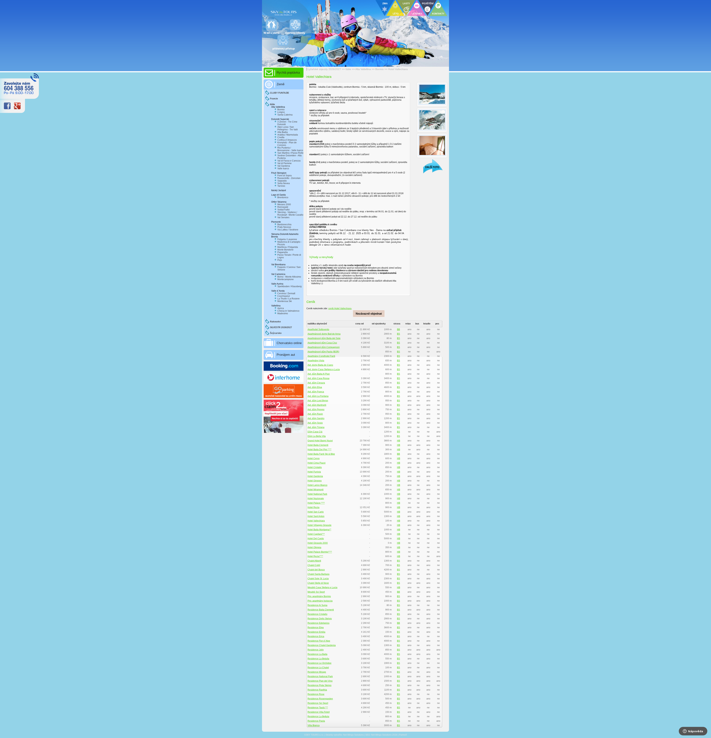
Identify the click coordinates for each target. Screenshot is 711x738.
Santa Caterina (285, 114)
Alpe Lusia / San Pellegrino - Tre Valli (287, 128)
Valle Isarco (283, 168)
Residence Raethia (317, 690)
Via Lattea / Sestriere (287, 229)
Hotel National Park (317, 494)
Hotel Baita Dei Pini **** (319, 449)
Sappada (282, 180)
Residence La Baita (317, 654)
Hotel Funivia (314, 471)
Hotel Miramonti (315, 489)
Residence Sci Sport (318, 703)
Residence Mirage (317, 672)
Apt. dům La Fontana (318, 396)
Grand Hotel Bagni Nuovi (320, 440)
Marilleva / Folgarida (287, 247)
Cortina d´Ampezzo (287, 140)
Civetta (280, 137)
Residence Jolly (316, 649)
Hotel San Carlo (316, 512)
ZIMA (385, 3)
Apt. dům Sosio (315, 423)
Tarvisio (281, 186)
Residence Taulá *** (318, 707)
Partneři (403, 735)
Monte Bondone (285, 249)
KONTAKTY (438, 13)
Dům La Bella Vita (317, 436)
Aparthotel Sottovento (318, 329)
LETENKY (417, 13)
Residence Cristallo (317, 614)
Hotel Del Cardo (316, 538)
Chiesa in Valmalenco (288, 311)
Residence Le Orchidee (319, 663)
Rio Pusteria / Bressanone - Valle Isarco (290, 149)
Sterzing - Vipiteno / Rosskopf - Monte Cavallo (290, 213)
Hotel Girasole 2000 (318, 543)
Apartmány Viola (316, 360)
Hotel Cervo (314, 458)
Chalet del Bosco (316, 569)
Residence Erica (316, 636)
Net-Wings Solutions (353, 735)
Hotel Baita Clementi (318, 445)
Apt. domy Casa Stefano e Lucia (324, 369)
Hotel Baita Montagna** (319, 529)
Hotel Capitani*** (316, 534)
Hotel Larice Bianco (317, 485)
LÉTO (395, 13)
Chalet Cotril (314, 565)
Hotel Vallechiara (398, 69)
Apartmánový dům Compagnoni (324, 347)
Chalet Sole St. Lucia (318, 578)
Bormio (379, 69)
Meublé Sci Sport (316, 592)
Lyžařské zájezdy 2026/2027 (324, 69)
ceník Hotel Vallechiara (339, 308)
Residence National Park (320, 676)
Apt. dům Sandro (316, 418)
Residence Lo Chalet (318, 667)
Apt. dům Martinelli (317, 405)
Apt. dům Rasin (315, 414)
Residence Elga (316, 627)
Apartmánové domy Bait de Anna (324, 334)
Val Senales (283, 217)
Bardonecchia (284, 224)
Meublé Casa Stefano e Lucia (322, 587)
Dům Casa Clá (315, 431)
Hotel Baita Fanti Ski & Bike (321, 454)
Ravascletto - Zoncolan (289, 178)
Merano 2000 (284, 204)
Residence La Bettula (318, 716)
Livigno (281, 112)
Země (280, 84)
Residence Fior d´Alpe (319, 641)
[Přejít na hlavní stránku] (307, 12)
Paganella (282, 252)
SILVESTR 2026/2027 (281, 327)
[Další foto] (430, 166)
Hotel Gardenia (315, 476)
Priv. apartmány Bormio (319, 596)
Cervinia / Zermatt (286, 293)
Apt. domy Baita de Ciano (320, 365)
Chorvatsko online (289, 343)
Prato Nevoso (284, 227)
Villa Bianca (314, 725)
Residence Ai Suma (317, 605)
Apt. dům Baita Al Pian (319, 374)
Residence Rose (316, 694)
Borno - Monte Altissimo (289, 276)
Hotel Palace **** (316, 503)
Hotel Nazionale (316, 498)
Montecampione (285, 279)
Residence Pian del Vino (320, 681)
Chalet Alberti (314, 560)
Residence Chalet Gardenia (322, 645)
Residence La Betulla (318, 658)
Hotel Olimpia (314, 547)
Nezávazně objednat (369, 313)
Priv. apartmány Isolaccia (320, 601)
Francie (274, 98)
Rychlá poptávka (288, 72)
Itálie (348, 69)
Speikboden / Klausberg (289, 286)
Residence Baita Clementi (321, 609)
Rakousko (275, 321)
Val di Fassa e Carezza (289, 160)
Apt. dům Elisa (315, 387)
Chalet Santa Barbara (318, 574)
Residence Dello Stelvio (320, 618)
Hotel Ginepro (315, 480)
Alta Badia (282, 132)
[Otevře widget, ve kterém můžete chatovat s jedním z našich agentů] (693, 731)
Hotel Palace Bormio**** (320, 552)
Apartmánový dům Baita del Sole (324, 338)
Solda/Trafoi (283, 209)
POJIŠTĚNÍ (427, 3)
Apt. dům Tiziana (316, 427)
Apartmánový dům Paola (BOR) (323, 351)
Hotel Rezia (313, 507)
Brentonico (282, 197)
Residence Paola (316, 721)
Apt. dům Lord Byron (318, 400)
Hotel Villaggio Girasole (319, 525)
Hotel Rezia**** (315, 556)
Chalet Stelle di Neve (318, 583)
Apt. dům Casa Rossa (318, 378)
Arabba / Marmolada (287, 134)
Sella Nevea (283, 183)
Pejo (279, 260)
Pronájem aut (286, 354)
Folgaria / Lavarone (287, 239)
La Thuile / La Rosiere (288, 298)
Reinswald (282, 207)
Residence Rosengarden (320, 698)
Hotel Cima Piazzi (317, 463)
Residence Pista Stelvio (319, 685)
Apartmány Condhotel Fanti (321, 356)
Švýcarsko (275, 333)
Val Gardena (283, 166)
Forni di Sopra (284, 175)
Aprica (280, 308)
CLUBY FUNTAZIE (279, 93)
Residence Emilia (316, 632)
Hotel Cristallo (315, 467)
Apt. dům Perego (316, 409)
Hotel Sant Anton (316, 516)
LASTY (406, 3)
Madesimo (282, 313)
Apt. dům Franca (316, 391)
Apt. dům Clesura (316, 383)
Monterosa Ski (284, 301)
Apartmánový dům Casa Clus (322, 342)
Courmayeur (283, 296)
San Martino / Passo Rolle (290, 153)
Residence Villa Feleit (319, 712)
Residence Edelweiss (318, 623)
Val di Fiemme (284, 163)
